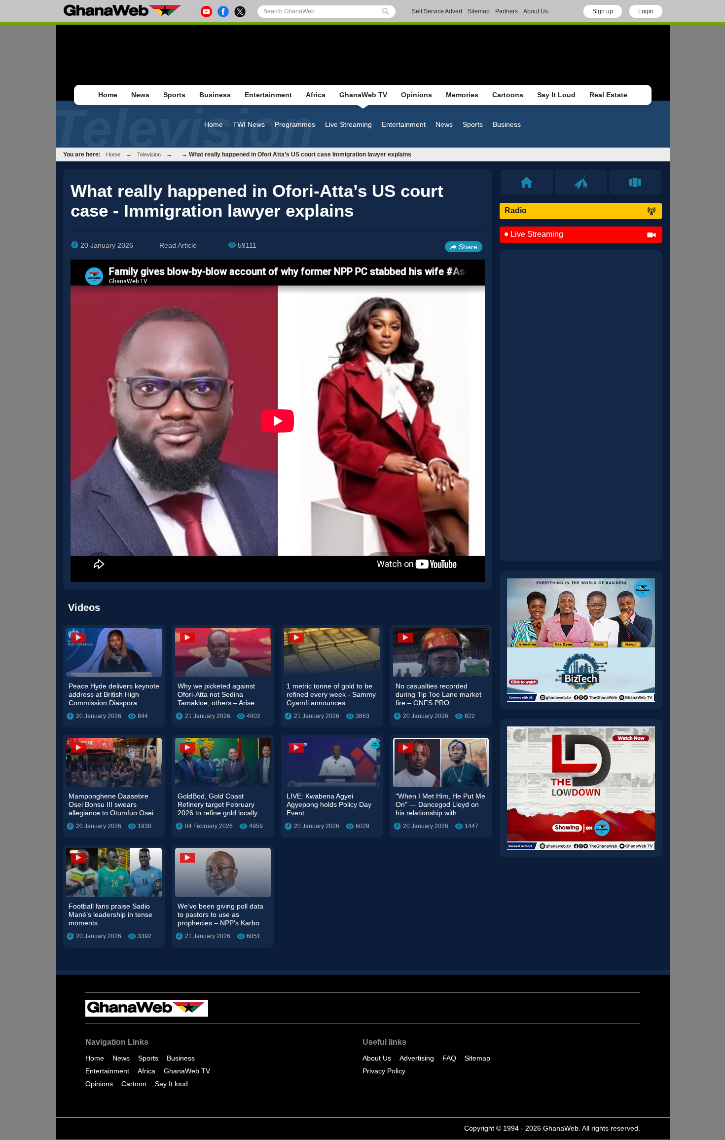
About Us (535, 11)
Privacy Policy (383, 1071)
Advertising (416, 1058)
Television (149, 154)
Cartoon (133, 1084)
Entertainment (268, 95)
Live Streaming (348, 124)
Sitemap (479, 11)
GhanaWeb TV (363, 95)
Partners (506, 11)
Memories (462, 95)
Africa (316, 95)
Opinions (416, 95)
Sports (174, 95)
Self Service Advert (437, 11)
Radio (516, 210)
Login (645, 11)
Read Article (178, 245)
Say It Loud (556, 95)
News (140, 95)
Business (215, 95)
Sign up (602, 11)
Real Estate (608, 95)
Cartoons (507, 95)
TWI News (249, 124)
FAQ (449, 1058)
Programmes (295, 124)
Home (107, 95)
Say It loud (171, 1084)
